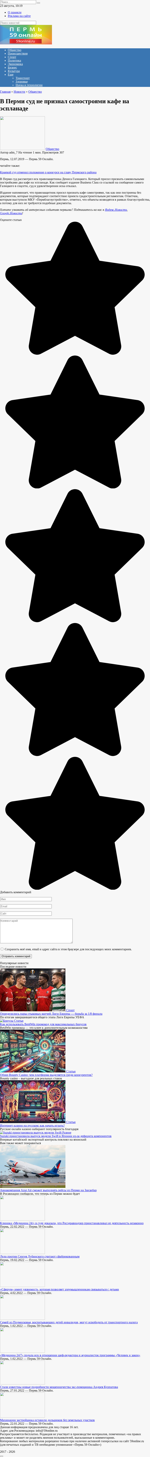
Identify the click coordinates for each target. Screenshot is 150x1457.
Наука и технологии (29, 85)
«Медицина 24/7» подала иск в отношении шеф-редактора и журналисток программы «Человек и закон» (70, 1355)
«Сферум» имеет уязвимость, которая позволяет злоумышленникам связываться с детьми (59, 1289)
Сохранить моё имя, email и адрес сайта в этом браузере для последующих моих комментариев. (68, 949)
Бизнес (12, 67)
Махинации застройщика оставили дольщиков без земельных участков (47, 1420)
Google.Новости (11, 213)
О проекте (14, 12)
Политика (14, 60)
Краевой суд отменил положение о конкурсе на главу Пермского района (48, 172)
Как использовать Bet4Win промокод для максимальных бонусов (43, 1024)
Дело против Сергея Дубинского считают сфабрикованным (39, 1256)
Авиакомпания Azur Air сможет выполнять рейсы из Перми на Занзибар (48, 1190)
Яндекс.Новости (116, 209)
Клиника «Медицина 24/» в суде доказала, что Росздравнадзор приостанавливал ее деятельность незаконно (72, 1223)
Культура (14, 71)
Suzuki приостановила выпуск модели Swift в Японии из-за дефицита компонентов (56, 1136)
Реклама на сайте (19, 16)
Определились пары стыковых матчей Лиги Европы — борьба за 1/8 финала (51, 1013)
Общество (14, 50)
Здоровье (22, 81)
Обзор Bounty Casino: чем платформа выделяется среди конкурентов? (46, 1075)
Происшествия (18, 53)
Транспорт (23, 78)
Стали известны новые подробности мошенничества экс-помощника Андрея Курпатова (59, 1387)
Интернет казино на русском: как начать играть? (32, 1125)
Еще (10, 74)
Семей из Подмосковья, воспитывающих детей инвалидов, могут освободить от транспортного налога (69, 1322)
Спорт (12, 57)
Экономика (15, 64)
